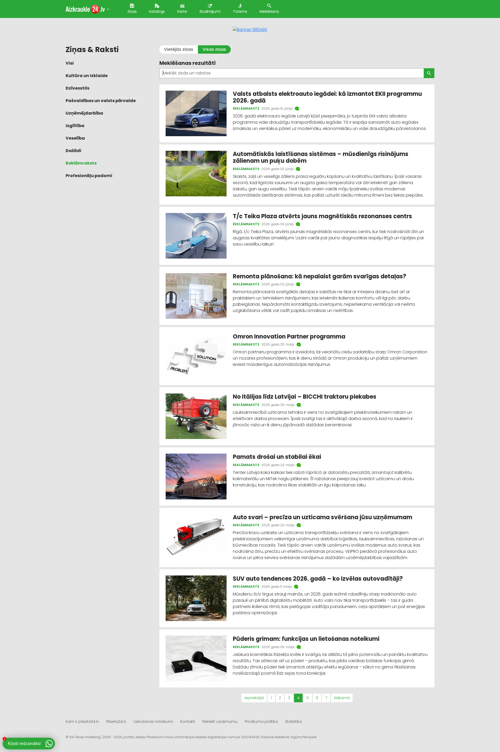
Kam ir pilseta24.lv (82, 721)
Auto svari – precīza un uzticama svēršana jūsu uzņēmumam (322, 517)
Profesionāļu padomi (89, 176)
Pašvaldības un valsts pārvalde (101, 101)
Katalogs (157, 11)
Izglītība (75, 126)
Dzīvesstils (77, 88)
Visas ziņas (214, 49)
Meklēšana (269, 11)
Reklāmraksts (81, 163)
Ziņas (132, 11)
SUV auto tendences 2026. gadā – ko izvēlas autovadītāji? (318, 579)
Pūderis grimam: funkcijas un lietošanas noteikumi (306, 639)
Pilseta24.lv (116, 721)
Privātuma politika (261, 721)
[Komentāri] (297, 108)
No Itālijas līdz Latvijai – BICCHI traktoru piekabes (305, 397)
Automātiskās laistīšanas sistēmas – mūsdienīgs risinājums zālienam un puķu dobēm (320, 157)
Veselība (75, 138)
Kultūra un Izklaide (87, 76)
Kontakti (187, 721)
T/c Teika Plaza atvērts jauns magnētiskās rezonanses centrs (322, 216)
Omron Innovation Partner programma (290, 337)
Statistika (293, 721)
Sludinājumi (209, 11)
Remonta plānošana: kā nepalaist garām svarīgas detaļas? (319, 276)
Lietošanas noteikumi (153, 721)
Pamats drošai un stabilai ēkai (277, 457)
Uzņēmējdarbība (84, 113)
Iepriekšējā (254, 697)
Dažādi (73, 151)
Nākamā (341, 697)
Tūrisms (240, 11)
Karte (182, 11)
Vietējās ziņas (178, 49)
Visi (70, 63)
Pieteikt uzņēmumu (220, 721)
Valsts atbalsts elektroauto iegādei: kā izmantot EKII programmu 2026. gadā (327, 97)
